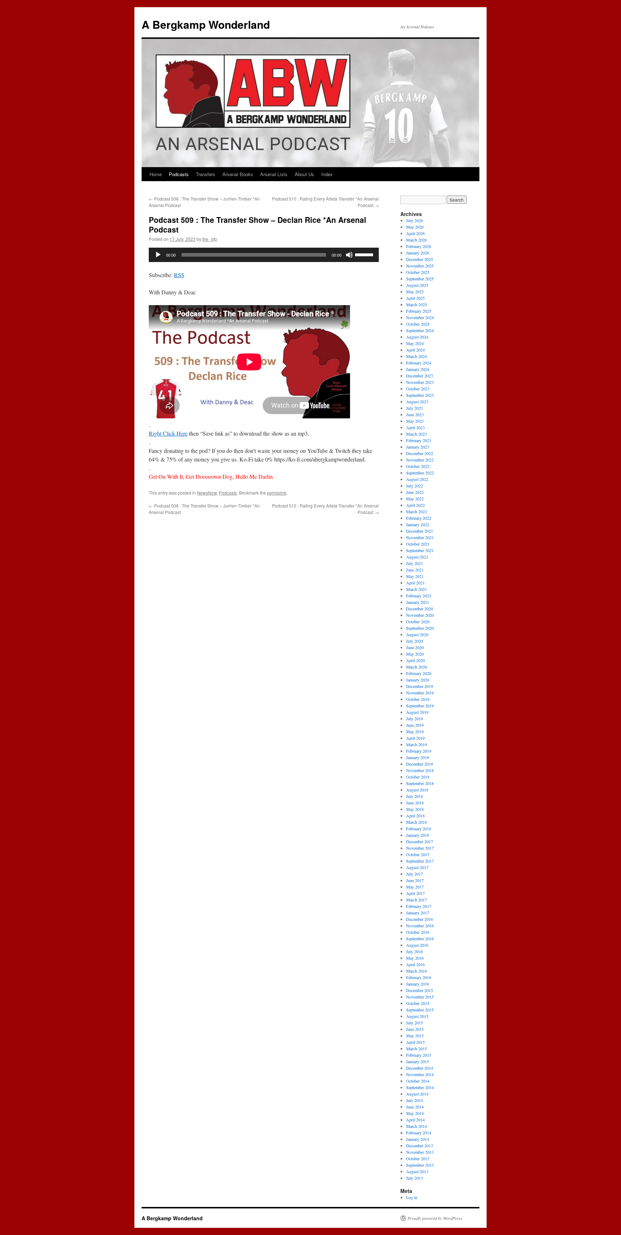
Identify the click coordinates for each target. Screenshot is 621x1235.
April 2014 (415, 1119)
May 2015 (415, 1035)
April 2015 (415, 1042)
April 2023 (415, 427)
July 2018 (414, 796)
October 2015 (417, 1003)
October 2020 (417, 621)
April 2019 (415, 738)
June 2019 (415, 725)
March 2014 (416, 1126)
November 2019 (420, 692)
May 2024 (415, 343)
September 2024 (420, 330)
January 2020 (417, 680)
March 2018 (416, 822)
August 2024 (417, 337)
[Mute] (349, 254)
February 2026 (418, 246)
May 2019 (415, 731)
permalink (276, 493)
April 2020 (415, 660)
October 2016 (417, 932)
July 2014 (414, 1100)
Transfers (205, 174)
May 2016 (415, 958)
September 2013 (420, 1165)
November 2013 (420, 1152)
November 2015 (420, 997)
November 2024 (420, 317)
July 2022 (414, 485)
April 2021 (415, 583)
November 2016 (420, 925)
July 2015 (414, 1022)
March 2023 (416, 434)
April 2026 (415, 233)
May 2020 (415, 654)
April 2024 (415, 350)
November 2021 (420, 537)
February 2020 (418, 673)
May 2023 (415, 421)
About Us (304, 174)
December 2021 (419, 531)
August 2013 (417, 1171)
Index (327, 174)
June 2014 (415, 1107)
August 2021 (417, 557)
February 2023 (418, 440)
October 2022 (417, 466)
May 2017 (415, 887)
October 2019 (417, 699)
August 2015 (417, 1016)
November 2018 (420, 770)
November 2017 (420, 848)
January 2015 (417, 1061)
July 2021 (414, 563)
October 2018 (417, 777)
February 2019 (418, 751)
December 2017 (419, 841)
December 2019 (419, 686)
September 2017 (420, 861)
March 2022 (416, 511)
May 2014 (415, 1113)
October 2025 (417, 272)
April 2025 (415, 298)
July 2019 (414, 718)
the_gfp (209, 239)
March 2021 (416, 589)
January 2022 (417, 524)
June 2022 (415, 492)
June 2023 (415, 414)
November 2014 (420, 1074)
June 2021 (415, 570)
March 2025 (416, 304)
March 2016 (416, 971)
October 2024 (417, 324)
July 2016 (414, 951)
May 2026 (415, 227)
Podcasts (179, 174)
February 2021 (418, 595)
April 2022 (415, 505)
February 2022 (418, 518)
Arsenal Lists (274, 174)
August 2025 (417, 285)
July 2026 (414, 220)
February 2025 (418, 311)
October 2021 (417, 544)
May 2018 (415, 809)
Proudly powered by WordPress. (435, 1218)
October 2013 (417, 1158)
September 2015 (420, 1010)
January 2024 (417, 369)
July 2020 (414, 641)
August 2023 (417, 401)
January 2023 (417, 447)
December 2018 (419, 764)
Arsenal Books (237, 174)
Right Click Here (168, 433)
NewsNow (207, 493)
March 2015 (416, 1048)
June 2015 (415, 1029)
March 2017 (416, 900)
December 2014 (419, 1068)
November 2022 (420, 460)
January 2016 (417, 984)
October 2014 (417, 1081)
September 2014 (420, 1087)
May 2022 (415, 498)
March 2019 (416, 744)
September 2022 (420, 473)
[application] (264, 255)
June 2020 (415, 647)
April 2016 (415, 964)
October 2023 (417, 388)
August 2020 (417, 634)
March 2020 (416, 667)
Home (156, 174)
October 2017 (417, 854)
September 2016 (420, 938)
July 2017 (414, 874)
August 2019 (417, 712)
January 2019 (417, 757)
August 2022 (417, 479)
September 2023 (420, 395)
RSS (179, 275)
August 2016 (417, 945)
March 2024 (416, 356)
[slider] (365, 254)
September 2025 (420, 278)
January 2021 (417, 602)
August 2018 (417, 790)
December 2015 (419, 990)
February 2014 (418, 1132)
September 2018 (420, 783)
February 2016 (418, 977)
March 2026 (416, 240)
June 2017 (415, 880)
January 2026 (417, 253)
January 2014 (417, 1139)
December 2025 (419, 259)
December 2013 (419, 1145)
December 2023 (419, 375)
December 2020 (419, 608)
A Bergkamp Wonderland (206, 24)
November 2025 (420, 265)
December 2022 (419, 453)
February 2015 (418, 1055)
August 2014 (417, 1094)
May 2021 (415, 576)
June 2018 (415, 802)
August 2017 (417, 867)
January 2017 (417, 912)
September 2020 (420, 628)
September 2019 (420, 705)
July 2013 (414, 1178)
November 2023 (420, 382)
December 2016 (419, 919)
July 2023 (414, 408)
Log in (411, 1197)
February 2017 (418, 906)
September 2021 (420, 550)
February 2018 (418, 828)
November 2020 (420, 615)
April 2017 (415, 893)
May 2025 (415, 291)
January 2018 (417, 835)
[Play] (158, 254)
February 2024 (418, 363)
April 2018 (415, 815)
